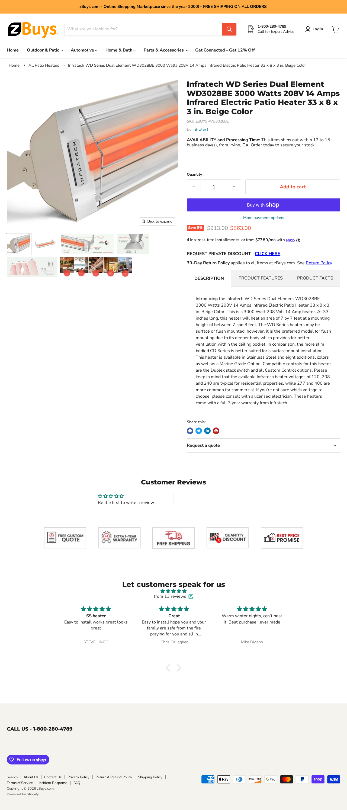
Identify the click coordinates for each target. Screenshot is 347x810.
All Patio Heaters (43, 65)
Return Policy (319, 263)
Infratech (201, 130)
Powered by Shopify (23, 794)
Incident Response (53, 782)
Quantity (194, 174)
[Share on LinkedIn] (207, 431)
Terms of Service (20, 782)
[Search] (229, 29)
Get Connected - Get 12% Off (225, 50)
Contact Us (53, 777)
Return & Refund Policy (113, 777)
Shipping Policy (150, 777)
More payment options (263, 218)
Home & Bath (119, 50)
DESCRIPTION (209, 278)
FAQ (76, 782)
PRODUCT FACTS (315, 278)
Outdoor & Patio (43, 50)
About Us (31, 777)
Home (13, 50)
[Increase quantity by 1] (234, 186)
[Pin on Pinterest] (216, 431)
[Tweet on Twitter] (198, 431)
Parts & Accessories (164, 50)
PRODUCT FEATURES (261, 278)
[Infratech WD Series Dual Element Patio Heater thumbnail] (46, 244)
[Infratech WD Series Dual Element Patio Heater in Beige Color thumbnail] (18, 244)
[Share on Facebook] (190, 431)
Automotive (83, 50)
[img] (173, 591)
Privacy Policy (78, 777)
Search (12, 777)
